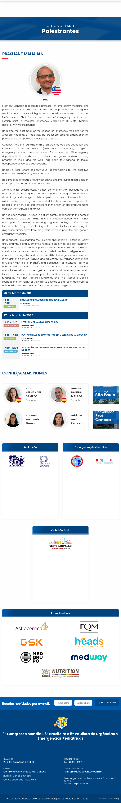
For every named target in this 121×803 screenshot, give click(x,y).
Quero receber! (107, 702)
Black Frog (115, 798)
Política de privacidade (76, 783)
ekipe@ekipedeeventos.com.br (83, 771)
